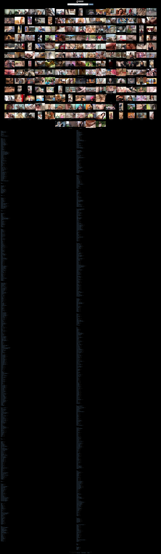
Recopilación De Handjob (80, 407)
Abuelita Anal (3, 142)
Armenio (2, 199)
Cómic (2, 343)
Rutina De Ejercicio (79, 425)
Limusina (77, 235)
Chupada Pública (3, 323)
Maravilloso (78, 259)
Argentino (2, 198)
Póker (77, 377)
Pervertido (78, 359)
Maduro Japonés (78, 246)
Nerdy (77, 304)
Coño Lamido (3, 360)
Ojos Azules (78, 316)
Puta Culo (77, 403)
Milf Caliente (78, 279)
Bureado (2, 276)
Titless (77, 495)
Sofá (77, 451)
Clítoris (2, 330)
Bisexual (2, 248)
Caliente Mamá (3, 286)
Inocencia (77, 179)
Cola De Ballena (3, 337)
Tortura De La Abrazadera (80, 502)
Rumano (77, 423)
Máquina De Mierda (79, 258)
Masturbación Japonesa (80, 266)
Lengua (77, 222)
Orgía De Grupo (78, 320)
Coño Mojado (3, 361)
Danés (2, 408)
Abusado (2, 146)
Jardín (77, 193)
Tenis (77, 476)
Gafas (2, 526)
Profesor (77, 391)
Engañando (2, 454)
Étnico (2, 481)
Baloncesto (2, 231)
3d (1, 133)
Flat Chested (3, 517)
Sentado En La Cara (79, 441)
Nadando (77, 298)
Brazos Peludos (3, 270)
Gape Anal (2, 531)
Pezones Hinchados (79, 361)
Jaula (77, 194)
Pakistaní (77, 329)
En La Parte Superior (4, 448)
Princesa (77, 389)
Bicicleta (2, 246)
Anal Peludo (2, 178)
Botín (1, 263)
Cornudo (2, 367)
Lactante (77, 210)
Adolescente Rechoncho (4, 153)
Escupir (2, 466)
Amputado (2, 170)
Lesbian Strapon (78, 223)
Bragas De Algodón (3, 266)
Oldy (77, 317)
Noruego (77, 307)
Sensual (77, 440)
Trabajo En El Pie (78, 504)
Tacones (77, 471)
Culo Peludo (2, 389)
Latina (77, 219)
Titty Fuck (77, 496)
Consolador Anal (3, 364)
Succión (77, 460)
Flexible (2, 519)
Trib (77, 513)
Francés (2, 522)
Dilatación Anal (3, 422)
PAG (77, 327)
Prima (77, 387)
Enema (2, 452)
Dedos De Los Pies (3, 413)
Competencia (3, 346)
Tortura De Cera (78, 501)
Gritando (77, 144)
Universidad (78, 520)
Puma (77, 396)
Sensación (77, 439)
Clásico (2, 329)
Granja (77, 141)
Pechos (77, 340)
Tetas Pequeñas (78, 487)
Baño (1, 232)
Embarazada (2, 445)
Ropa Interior (78, 421)
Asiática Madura (3, 204)
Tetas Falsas (78, 484)
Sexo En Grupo (78, 443)
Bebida (2, 241)
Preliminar (78, 385)
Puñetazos (78, 397)
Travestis (77, 510)
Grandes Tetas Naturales (80, 140)
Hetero (77, 159)
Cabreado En (3, 284)
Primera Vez (78, 388)
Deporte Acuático (3, 415)
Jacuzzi (77, 190)
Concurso (2, 349)
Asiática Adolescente (4, 203)
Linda (77, 236)
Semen (77, 435)
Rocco (77, 417)
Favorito (2, 506)
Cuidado (2, 383)
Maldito (77, 250)
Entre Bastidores (3, 456)
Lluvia (77, 238)
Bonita (2, 259)
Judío (77, 198)
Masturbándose (78, 267)
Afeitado (2, 157)
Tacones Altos (78, 472)
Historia (77, 163)
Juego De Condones (79, 200)
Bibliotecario (3, 245)
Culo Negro (2, 388)
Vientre (77, 536)
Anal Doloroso (3, 174)
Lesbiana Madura (79, 226)
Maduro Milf (78, 247)
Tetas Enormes (78, 483)
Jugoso (77, 203)
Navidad (77, 300)
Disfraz (2, 425)
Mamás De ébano (79, 256)
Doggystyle (2, 430)
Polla (77, 381)
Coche (2, 332)
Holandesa (78, 166)
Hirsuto (77, 162)
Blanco (2, 249)
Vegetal (77, 528)
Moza (77, 290)
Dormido (2, 433)
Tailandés (77, 473)
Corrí (1, 370)
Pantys (77, 335)
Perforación (78, 357)
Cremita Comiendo (3, 375)
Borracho (2, 260)
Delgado (2, 414)
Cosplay (2, 371)
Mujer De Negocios (79, 292)
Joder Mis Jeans (78, 197)
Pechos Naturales (79, 341)
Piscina (77, 367)
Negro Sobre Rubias (79, 303)
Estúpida (2, 478)
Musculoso (78, 296)
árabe (2, 195)
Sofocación (78, 453)
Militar (77, 280)
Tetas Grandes (78, 486)
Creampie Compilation (4, 373)
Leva (77, 231)
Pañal (77, 331)
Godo (77, 130)
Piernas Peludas (78, 364)
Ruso (77, 424)
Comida (2, 344)
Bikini (2, 247)
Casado (2, 297)
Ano (1, 188)
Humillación (78, 170)
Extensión (2, 491)
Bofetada (2, 253)
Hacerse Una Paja (79, 151)
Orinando (77, 322)
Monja (77, 286)
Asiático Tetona (3, 206)
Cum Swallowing (3, 400)
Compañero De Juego (4, 345)
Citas (1, 328)
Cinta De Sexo (3, 327)
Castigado (2, 298)
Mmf (77, 283)
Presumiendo (78, 386)
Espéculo (2, 468)
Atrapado (2, 217)
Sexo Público (78, 444)
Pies (77, 365)
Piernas (77, 363)
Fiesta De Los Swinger (4, 513)
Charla (2, 309)
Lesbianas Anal (78, 227)
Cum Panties (3, 399)
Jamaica (77, 192)
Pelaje (77, 343)
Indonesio (77, 177)
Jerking (77, 196)
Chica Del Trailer (3, 314)
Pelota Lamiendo (78, 349)
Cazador (2, 301)
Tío (76, 491)
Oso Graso (78, 325)
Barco (2, 237)
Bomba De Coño (3, 258)
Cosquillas (2, 372)
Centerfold (2, 304)
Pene (77, 353)
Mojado (77, 284)
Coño (1, 353)
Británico (2, 271)
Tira (77, 492)
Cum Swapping (3, 401)
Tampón (77, 474)
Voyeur (77, 541)
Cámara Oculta (3, 289)
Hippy (77, 161)
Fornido (2, 521)
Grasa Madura (78, 143)
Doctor (2, 429)
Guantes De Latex (79, 147)
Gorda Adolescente (79, 134)
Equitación (2, 460)
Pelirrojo (77, 345)
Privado (77, 390)
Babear (2, 229)
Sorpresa (77, 456)
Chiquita (2, 320)
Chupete (2, 324)
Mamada (77, 254)
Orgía (77, 319)
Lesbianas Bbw (78, 228)
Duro (1, 436)
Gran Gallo (78, 138)
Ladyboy (77, 212)
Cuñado (2, 404)
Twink (77, 515)
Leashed (77, 220)
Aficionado (2, 158)
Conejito (2, 351)
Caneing (2, 294)
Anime (2, 187)
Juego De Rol (78, 201)
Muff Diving (78, 291)
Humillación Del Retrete (80, 171)
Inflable (77, 178)
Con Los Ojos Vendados (4, 348)
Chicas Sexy (2, 316)
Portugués (78, 384)
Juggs (77, 202)
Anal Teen (2, 179)
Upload (88, 552)
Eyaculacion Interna (4, 499)
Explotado (2, 490)
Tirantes (77, 493)
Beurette (2, 244)
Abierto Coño (3, 139)
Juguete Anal (78, 204)
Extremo (2, 494)
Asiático (2, 205)
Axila (1, 225)
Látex (77, 216)
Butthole (2, 279)
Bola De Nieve (3, 254)
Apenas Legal (3, 191)
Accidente (2, 147)
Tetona (77, 489)
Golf (77, 131)
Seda (77, 433)
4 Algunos (2, 134)
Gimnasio (2, 537)
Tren (77, 511)
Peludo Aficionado (79, 351)
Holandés (77, 165)
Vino (77, 538)
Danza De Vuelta (3, 409)
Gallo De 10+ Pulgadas (4, 527)
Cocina (2, 333)
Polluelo (77, 382)
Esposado (2, 474)
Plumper (77, 375)
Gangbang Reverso (3, 530)
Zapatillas (77, 547)
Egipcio (2, 442)
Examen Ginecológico (4, 486)
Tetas (77, 478)
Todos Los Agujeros (79, 498)
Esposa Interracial (3, 473)
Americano (2, 169)
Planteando (78, 372)
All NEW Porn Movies (84, 5)
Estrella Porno (3, 476)
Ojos (77, 315)
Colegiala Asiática (3, 339)
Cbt (1, 302)
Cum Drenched (3, 391)
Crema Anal (2, 374)
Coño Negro (2, 362)
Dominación (2, 431)
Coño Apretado (3, 356)
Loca (77, 239)
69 (1, 135)
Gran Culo (77, 137)
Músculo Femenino (79, 295)
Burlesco (2, 277)
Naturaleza (78, 299)
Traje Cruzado (78, 505)
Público (77, 395)
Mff (77, 275)
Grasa (77, 142)
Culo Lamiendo (3, 387)
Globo (2, 540)
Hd (76, 154)
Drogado (2, 434)
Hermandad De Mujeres (80, 157)
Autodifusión (3, 224)
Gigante (2, 536)
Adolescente (3, 151)
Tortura (77, 500)
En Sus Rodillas (3, 450)
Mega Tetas (78, 272)
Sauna (77, 431)
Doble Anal (2, 426)
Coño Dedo (2, 358)
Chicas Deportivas (3, 315)
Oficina (77, 314)
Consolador (2, 363)
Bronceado (2, 272)
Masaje (77, 263)
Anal (1, 171)
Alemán (2, 165)
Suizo (77, 464)
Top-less (77, 499)
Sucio (77, 461)
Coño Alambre (3, 355)
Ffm (1, 511)
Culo (1, 384)
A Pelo (2, 138)
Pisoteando (78, 369)
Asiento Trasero (3, 207)
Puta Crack (78, 402)
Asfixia (2, 202)
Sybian (77, 468)
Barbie (2, 236)
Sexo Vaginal (78, 445)
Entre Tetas (2, 458)
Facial (2, 503)
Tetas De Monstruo (79, 481)
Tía (76, 490)
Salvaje (77, 429)
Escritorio (2, 465)
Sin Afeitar (78, 448)
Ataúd (2, 215)
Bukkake (2, 274)
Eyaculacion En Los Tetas (4, 497)
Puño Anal (77, 398)
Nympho (77, 311)
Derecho (2, 416)
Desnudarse (2, 418)
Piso (77, 368)
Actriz (2, 150)
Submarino (78, 459)
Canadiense (2, 293)
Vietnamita (78, 537)
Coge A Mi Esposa (3, 336)
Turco (77, 514)
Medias (77, 270)
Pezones (77, 360)
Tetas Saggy (78, 488)
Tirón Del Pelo (78, 494)
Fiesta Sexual (3, 514)
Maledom (77, 251)
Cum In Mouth (3, 396)
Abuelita (2, 141)
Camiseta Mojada (3, 292)
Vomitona (77, 540)
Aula (1, 220)
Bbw (1, 238)
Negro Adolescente (79, 302)
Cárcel (2, 296)
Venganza (77, 530)
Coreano (2, 366)
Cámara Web (3, 290)
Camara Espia (3, 288)
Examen (2, 485)
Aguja (2, 161)
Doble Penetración (3, 427)
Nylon (77, 310)
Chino (2, 319)
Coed (1, 335)
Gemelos (2, 534)
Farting (2, 505)
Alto (1, 166)
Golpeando (78, 133)
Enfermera (2, 453)
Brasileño (2, 269)
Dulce (2, 435)
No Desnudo (78, 306)
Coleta (2, 341)
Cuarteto (2, 378)
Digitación (2, 421)
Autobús (2, 223)
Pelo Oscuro (78, 347)
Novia (77, 308)
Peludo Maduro (78, 352)
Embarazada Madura (4, 446)
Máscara (77, 264)
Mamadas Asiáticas (79, 255)
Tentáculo (77, 477)
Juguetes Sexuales (79, 206)
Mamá (77, 252)
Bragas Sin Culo (3, 268)
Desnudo (2, 419)
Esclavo (2, 462)
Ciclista (2, 325)
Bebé (1, 240)
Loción (77, 240)
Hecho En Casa (78, 155)
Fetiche (2, 510)
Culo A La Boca (3, 385)
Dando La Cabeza (3, 407)
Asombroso (2, 208)
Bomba (2, 256)
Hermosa (77, 158)
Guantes (77, 146)
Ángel (2, 183)
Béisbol (2, 242)
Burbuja (2, 275)
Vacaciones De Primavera (80, 524)
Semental (77, 437)
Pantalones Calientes (79, 333)
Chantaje (2, 308)
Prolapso (77, 393)
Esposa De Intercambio (4, 472)
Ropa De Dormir (78, 420)
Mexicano (77, 274)
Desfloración (3, 417)
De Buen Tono (3, 410)
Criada (2, 376)
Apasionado (2, 190)
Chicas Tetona (3, 317)
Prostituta (77, 394)
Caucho (2, 300)
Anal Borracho (3, 173)
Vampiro (77, 526)
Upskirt (77, 522)
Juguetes (77, 205)
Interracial (78, 183)
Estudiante (2, 477)
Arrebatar (2, 200)
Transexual (78, 507)
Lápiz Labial (78, 214)
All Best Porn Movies (77, 5)
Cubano (2, 380)
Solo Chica (78, 455)
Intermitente (78, 182)
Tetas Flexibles (78, 485)
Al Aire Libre (3, 163)
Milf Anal (77, 278)
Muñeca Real (78, 294)
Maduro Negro (78, 248)
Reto (77, 412)
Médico (77, 271)
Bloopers (2, 250)
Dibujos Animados (3, 420)
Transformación (78, 508)
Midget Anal (78, 276)
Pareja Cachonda (79, 337)
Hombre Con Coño (79, 167)
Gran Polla (78, 139)
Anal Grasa (2, 175)
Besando (2, 243)
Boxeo (2, 264)
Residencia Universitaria (80, 411)
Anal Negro (2, 177)
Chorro (2, 322)
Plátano (77, 373)
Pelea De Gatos (78, 344)
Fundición (2, 523)
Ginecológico (3, 538)
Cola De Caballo (3, 338)
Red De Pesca (78, 408)
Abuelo (2, 145)
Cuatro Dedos (3, 379)
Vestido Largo (78, 532)
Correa (2, 368)
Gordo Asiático (78, 135)
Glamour (2, 539)
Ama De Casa (3, 167)
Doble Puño (2, 428)
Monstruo (77, 287)
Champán (2, 307)
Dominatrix (2, 432)
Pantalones (78, 332)
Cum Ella (2, 392)
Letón (77, 230)
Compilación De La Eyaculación (5, 347)
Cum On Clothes (3, 397)
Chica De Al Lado (3, 312)
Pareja (77, 336)
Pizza (77, 371)
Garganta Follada (3, 532)
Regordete (78, 409)
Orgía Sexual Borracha (79, 321)
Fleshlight (2, 518)
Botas (2, 262)
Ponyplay (77, 383)
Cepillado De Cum (3, 305)
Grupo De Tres (78, 145)
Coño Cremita (3, 357)
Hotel (77, 169)
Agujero (2, 162)
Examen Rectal (3, 487)
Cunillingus (2, 405)
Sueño (77, 463)
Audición (2, 219)
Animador (2, 186)
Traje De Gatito (78, 506)
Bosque (2, 261)
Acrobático (2, 149)
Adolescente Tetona (4, 154)
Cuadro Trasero (3, 377)
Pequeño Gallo (78, 355)
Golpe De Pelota (78, 132)
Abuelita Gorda (3, 143)
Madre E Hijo (78, 244)
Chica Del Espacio (3, 313)
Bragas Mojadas (3, 267)
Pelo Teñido (78, 348)
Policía (77, 379)
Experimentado (3, 489)
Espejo (2, 469)
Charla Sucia (3, 310)
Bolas (1, 255)
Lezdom (77, 232)
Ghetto (2, 535)
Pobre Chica (78, 376)
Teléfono (77, 475)
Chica (2, 311)
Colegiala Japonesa (3, 340)
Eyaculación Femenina (4, 498)
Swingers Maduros (79, 467)
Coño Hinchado (3, 359)
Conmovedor (3, 352)
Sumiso (77, 465)
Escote (2, 464)
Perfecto (77, 356)
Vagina (77, 525)
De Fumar (2, 411)
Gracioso (77, 136)
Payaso (77, 339)
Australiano (2, 221)
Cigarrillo (2, 326)
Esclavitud (2, 461)
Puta (77, 400)
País (77, 328)
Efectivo (2, 441)
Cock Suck (2, 334)
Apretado (2, 192)
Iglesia (77, 175)
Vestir (77, 533)
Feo (1, 509)
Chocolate (2, 321)
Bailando (2, 230)
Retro (77, 413)
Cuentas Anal (3, 381)
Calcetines (2, 285)
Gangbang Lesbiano (4, 529)
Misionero (77, 282)
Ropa (77, 419)
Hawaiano (77, 153)
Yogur (77, 544)
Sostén (77, 457)
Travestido (78, 509)
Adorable (2, 155)
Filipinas (2, 515)
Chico (2, 318)
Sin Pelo (77, 449)
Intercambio (78, 181)
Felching (2, 507)
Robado (77, 416)
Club (1, 331)
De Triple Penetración (4, 412)
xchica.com (78, 552)
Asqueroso (2, 213)
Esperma (2, 470)
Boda (1, 252)
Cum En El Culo (3, 393)
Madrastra (78, 243)
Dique (2, 424)
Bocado (2, 251)
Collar (2, 342)
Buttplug (2, 280)
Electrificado (3, 444)
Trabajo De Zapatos (79, 503)
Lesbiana (77, 224)
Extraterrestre (3, 493)
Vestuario (77, 534)
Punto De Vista (78, 399)
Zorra (77, 549)
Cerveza (2, 306)
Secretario (78, 432)
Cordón (2, 365)
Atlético (2, 216)
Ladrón (77, 211)
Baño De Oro (3, 234)
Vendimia (77, 529)
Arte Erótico (2, 201)
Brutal (2, 273)
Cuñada (2, 403)
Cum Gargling (3, 395)
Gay (1, 533)
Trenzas (77, 512)
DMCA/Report (84, 552)
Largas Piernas (78, 215)
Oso (77, 324)
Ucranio (77, 518)
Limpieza (77, 234)
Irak (77, 187)
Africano (2, 159)
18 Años (2, 131)
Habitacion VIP (78, 150)
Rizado (77, 415)
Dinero (2, 423)
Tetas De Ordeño (79, 482)
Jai (76, 191)
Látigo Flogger (78, 218)
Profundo (77, 392)
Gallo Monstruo (3, 528)
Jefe (77, 195)
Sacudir (77, 427)
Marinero (77, 262)
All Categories (80, 6)
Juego (77, 199)
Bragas (2, 265)
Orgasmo (77, 318)
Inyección (77, 186)
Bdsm (2, 239)
